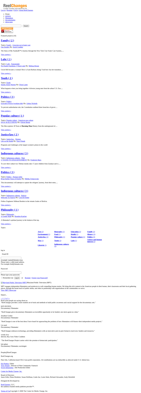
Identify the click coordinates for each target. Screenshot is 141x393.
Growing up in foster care (21, 45)
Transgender (15, 64)
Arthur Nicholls (31, 103)
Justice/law (10, 134)
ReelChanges (5, 385)
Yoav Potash (20, 141)
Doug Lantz (23, 85)
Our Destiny (5, 47)
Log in (3, 10)
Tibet (23, 158)
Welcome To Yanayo (8, 197)
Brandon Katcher (21, 216)
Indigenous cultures (14, 153)
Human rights (17, 177)
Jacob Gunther (18, 47)
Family (7, 40)
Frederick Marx (36, 160)
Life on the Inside (7, 141)
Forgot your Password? (40, 278)
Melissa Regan (34, 66)
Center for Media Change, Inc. (11, 371)
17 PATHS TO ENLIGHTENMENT (14, 160)
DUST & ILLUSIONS (9, 122)
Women (18, 139)
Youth (7, 78)
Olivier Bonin (25, 122)
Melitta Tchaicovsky (32, 179)
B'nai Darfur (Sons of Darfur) (11, 179)
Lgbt (6, 59)
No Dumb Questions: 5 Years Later (13, 66)
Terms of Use (5, 391)
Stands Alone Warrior (8, 85)
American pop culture (25, 120)
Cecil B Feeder (24, 197)
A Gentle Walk (6, 216)
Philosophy (9, 209)
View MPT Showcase (8, 290)
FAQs (16, 10)
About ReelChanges (26, 10)
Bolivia (23, 195)
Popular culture (12, 115)
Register (9, 10)
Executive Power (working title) (12, 103)
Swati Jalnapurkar (7, 368)
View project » (6, 55)
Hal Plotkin (5, 364)
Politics (7, 96)
